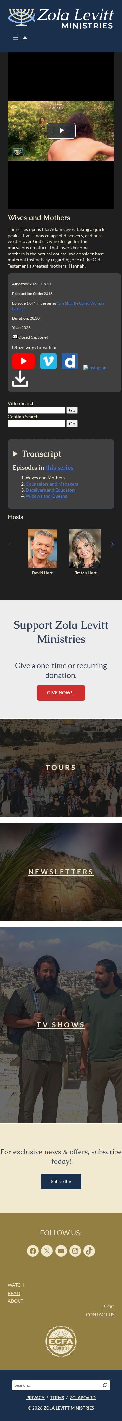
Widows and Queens (46, 496)
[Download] (20, 385)
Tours (61, 767)
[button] (112, 544)
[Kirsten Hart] (85, 566)
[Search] (105, 1385)
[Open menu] (15, 38)
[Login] (25, 38)
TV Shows (61, 1025)
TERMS (57, 1397)
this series (59, 467)
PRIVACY (35, 1397)
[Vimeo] (48, 367)
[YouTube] (23, 367)
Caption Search (23, 416)
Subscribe (61, 1181)
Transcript (41, 453)
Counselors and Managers (52, 483)
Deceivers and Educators (51, 490)
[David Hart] (42, 566)
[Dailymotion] (70, 367)
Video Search (21, 403)
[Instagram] (95, 367)
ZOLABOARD (83, 1397)
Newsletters (61, 871)
